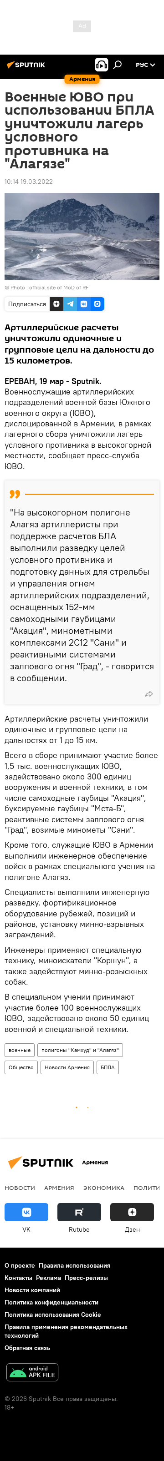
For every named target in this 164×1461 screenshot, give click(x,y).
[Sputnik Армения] (27, 68)
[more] (149, 694)
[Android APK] (32, 1373)
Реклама (48, 1278)
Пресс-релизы (86, 1278)
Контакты (18, 1278)
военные (20, 1049)
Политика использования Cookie (53, 1314)
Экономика (103, 1187)
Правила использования (74, 1265)
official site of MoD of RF (58, 287)
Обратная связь (27, 1348)
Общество (21, 1067)
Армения (59, 1187)
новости (20, 1187)
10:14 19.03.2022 (29, 181)
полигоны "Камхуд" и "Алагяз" (80, 1049)
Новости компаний (32, 1290)
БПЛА (108, 1067)
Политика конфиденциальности (51, 1302)
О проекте (20, 1265)
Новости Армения (67, 1067)
